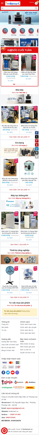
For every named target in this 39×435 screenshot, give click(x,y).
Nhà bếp (13, 35)
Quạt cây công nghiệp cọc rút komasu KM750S (10, 287)
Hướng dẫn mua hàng (9, 341)
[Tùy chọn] (18, 63)
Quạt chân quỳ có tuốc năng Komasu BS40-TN (29, 287)
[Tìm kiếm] (36, 8)
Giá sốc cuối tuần (19, 50)
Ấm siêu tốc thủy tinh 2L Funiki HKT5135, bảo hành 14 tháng (10, 127)
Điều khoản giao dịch (27, 347)
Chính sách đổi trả (26, 330)
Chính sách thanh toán (28, 324)
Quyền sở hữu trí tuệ (27, 352)
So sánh (10, 80)
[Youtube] (13, 372)
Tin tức (4, 330)
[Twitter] (8, 372)
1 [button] (14, 84)
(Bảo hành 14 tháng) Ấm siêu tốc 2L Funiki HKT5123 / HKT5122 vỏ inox (29, 127)
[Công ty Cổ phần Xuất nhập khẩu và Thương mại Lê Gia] (12, 3)
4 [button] (22, 84)
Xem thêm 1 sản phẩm (19, 244)
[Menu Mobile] (2, 3)
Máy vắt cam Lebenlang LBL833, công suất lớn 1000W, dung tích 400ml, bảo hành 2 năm (10, 179)
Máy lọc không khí (19, 195)
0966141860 (10, 417)
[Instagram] (17, 372)
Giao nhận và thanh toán (10, 344)
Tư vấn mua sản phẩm (19, 303)
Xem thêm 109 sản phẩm (18, 137)
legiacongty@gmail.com (15, 408)
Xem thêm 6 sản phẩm (18, 297)
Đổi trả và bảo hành (8, 347)
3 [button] (19, 84)
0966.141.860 (15, 414)
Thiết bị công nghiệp (19, 250)
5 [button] (25, 84)
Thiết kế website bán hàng (16, 431)
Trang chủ (5, 324)
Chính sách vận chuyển (28, 327)
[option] (19, 19)
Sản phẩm (5, 327)
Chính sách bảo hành (27, 333)
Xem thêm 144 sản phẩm (18, 190)
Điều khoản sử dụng (27, 344)
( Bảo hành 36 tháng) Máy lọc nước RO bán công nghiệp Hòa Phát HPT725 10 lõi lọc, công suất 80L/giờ (11, 73)
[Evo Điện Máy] (19, 19)
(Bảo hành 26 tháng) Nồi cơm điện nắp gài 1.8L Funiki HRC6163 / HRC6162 (29, 179)
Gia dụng (22, 35)
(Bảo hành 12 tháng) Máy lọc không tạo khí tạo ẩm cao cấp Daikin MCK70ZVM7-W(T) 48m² (29, 232)
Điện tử (31, 35)
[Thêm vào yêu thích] (5, 63)
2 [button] (17, 84)
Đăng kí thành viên (8, 350)
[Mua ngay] (19, 115)
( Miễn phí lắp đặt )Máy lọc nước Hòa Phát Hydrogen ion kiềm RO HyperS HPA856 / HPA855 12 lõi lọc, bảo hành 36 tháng (28, 73)
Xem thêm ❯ (19, 92)
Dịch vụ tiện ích (25, 349)
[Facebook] (3, 372)
